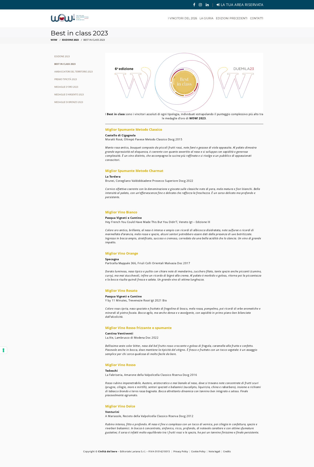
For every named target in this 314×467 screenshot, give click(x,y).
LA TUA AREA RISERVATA (241, 4)
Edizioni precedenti (231, 18)
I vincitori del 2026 (182, 18)
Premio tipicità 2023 (65, 79)
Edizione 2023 (70, 39)
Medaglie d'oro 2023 (66, 86)
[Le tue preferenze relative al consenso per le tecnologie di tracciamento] (3, 350)
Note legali (214, 451)
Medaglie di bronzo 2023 (68, 102)
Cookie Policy (198, 451)
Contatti (256, 18)
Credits (227, 451)
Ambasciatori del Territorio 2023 (73, 71)
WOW (54, 39)
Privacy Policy (180, 451)
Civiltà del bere (107, 451)
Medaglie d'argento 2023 (69, 94)
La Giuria (206, 18)
